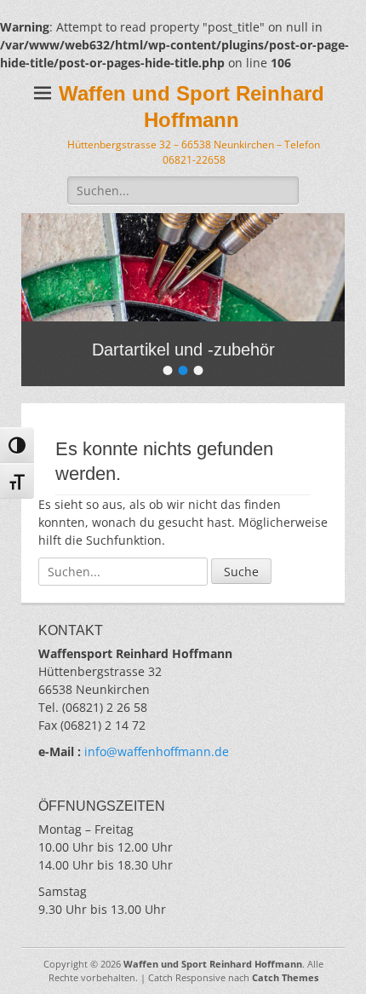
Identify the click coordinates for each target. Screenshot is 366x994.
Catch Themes (285, 977)
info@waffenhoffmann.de (156, 751)
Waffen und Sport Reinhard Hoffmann (212, 963)
